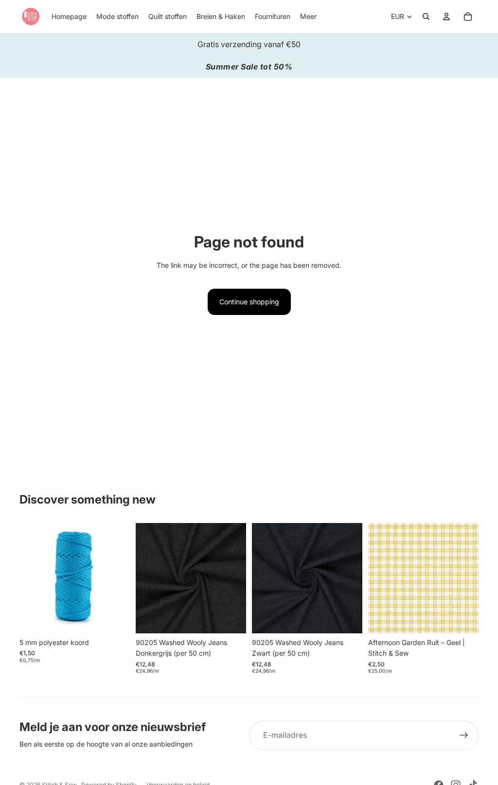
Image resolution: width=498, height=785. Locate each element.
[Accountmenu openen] (446, 16)
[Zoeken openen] (426, 16)
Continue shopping (249, 301)
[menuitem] (308, 16)
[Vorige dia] (259, 578)
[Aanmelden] (464, 735)
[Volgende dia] (354, 578)
